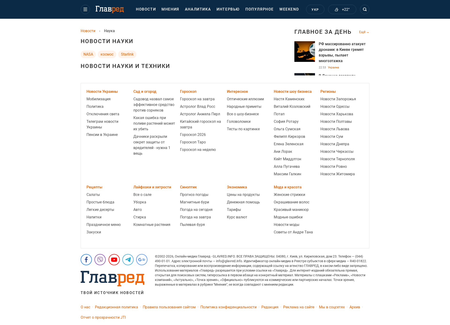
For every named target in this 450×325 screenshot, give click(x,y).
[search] (364, 9)
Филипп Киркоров (289, 136)
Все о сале (142, 194)
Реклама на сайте (298, 307)
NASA (88, 54)
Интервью (228, 9)
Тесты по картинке (243, 129)
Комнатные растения (151, 224)
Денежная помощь (243, 202)
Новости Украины (102, 91)
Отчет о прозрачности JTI (103, 317)
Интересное (237, 91)
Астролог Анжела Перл (200, 114)
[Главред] (110, 9)
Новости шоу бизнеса (293, 91)
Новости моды (286, 224)
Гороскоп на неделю (198, 149)
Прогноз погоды (194, 194)
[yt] (114, 259)
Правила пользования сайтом (169, 307)
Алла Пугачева (287, 166)
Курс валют (237, 217)
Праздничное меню (103, 224)
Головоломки (239, 121)
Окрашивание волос (291, 202)
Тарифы (234, 209)
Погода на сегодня (196, 209)
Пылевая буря (192, 224)
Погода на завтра (195, 217)
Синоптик (188, 187)
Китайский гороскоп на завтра (200, 124)
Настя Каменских (289, 99)
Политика (95, 106)
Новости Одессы (334, 106)
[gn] (141, 259)
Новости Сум (331, 136)
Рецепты (94, 187)
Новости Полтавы (336, 121)
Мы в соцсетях (332, 307)
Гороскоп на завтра (197, 99)
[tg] (128, 259)
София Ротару (286, 121)
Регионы (328, 91)
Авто (137, 209)
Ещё (362, 32)
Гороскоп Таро (193, 142)
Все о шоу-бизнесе (243, 114)
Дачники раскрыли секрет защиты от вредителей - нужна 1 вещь (151, 145)
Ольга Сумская (287, 129)
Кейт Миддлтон (287, 159)
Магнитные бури (194, 202)
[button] (85, 9)
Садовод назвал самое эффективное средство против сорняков (153, 104)
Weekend (289, 9)
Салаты (93, 194)
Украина (333, 67)
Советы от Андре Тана (293, 232)
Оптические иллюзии (245, 99)
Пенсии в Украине (102, 134)
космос (107, 54)
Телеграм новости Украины (102, 124)
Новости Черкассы (336, 151)
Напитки (93, 217)
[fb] (86, 259)
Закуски (93, 232)
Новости (146, 9)
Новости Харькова (336, 114)
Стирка (139, 217)
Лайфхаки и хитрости (152, 187)
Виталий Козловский (292, 106)
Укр (315, 9)
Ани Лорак (283, 151)
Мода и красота (288, 187)
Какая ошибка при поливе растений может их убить (154, 123)
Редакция (269, 307)
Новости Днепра (334, 144)
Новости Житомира (337, 174)
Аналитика (198, 9)
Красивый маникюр (291, 209)
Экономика (237, 187)
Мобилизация (98, 99)
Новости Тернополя (337, 159)
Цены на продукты (243, 194)
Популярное (259, 9)
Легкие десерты (100, 209)
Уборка (139, 202)
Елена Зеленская (289, 144)
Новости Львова (334, 129)
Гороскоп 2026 (193, 134)
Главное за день (323, 32)
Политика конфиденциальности (228, 307)
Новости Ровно (333, 166)
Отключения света (102, 114)
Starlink (127, 54)
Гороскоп (188, 91)
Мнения (170, 9)
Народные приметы (244, 106)
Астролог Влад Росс (197, 106)
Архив (354, 307)
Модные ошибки (288, 217)
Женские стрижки (289, 194)
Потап (279, 114)
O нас (85, 307)
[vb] (100, 259)
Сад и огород (144, 91)
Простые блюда (100, 202)
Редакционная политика (116, 307)
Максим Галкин (287, 174)
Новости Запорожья (338, 99)
